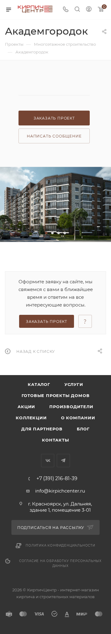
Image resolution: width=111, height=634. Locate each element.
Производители (71, 406)
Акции (26, 406)
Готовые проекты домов (56, 395)
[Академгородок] (55, 204)
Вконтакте (47, 460)
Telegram (63, 460)
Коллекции (31, 417)
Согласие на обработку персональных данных (60, 563)
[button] (46, 233)
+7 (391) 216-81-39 (56, 478)
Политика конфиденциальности (60, 545)
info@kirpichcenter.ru (60, 491)
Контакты (55, 439)
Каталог (39, 384)
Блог (83, 428)
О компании (78, 417)
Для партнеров (41, 428)
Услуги (73, 384)
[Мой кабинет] (89, 10)
